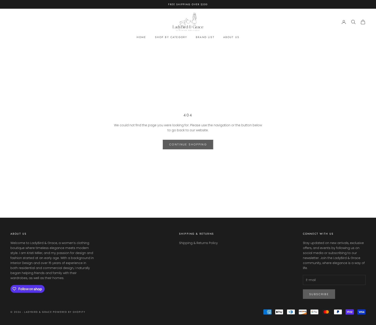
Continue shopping (188, 144)
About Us (231, 37)
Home (141, 37)
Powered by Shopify (69, 312)
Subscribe (319, 294)
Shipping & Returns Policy (198, 243)
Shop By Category (171, 37)
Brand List (205, 37)
